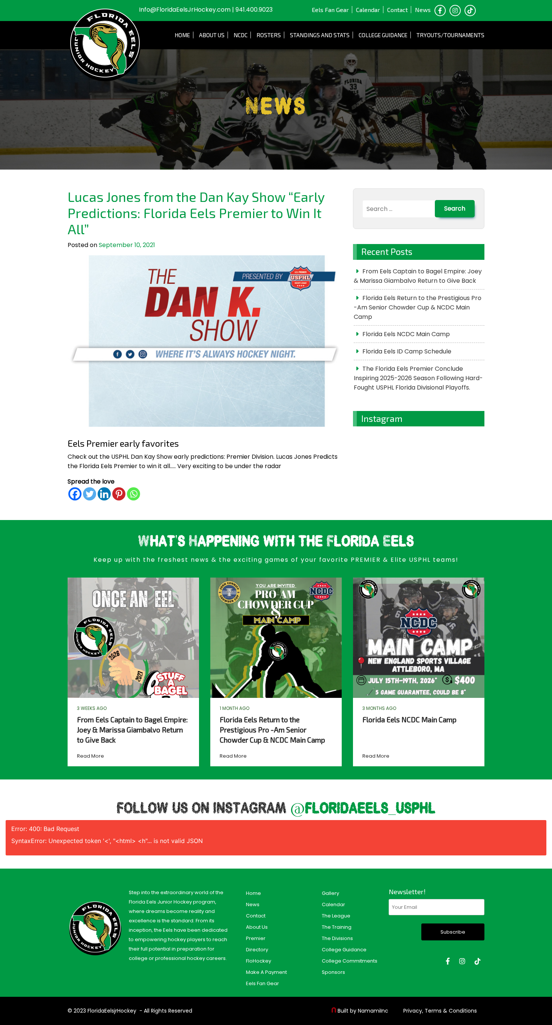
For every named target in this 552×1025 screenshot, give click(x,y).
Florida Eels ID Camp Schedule (406, 351)
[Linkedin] (104, 493)
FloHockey (258, 960)
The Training (336, 927)
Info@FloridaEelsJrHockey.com (185, 9)
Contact (397, 9)
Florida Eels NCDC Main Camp (406, 334)
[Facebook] (74, 493)
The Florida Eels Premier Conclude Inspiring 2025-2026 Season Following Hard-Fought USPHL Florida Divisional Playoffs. (418, 378)
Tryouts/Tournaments (450, 35)
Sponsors (333, 972)
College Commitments (349, 960)
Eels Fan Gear (330, 9)
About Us (212, 35)
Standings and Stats (320, 35)
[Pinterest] (118, 493)
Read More (90, 756)
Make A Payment (266, 972)
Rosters (268, 35)
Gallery (330, 893)
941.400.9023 (254, 9)
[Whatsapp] (133, 493)
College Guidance (383, 35)
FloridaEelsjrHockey (111, 1010)
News (423, 9)
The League (336, 915)
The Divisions (337, 938)
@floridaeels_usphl (363, 809)
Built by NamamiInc (363, 1010)
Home (182, 35)
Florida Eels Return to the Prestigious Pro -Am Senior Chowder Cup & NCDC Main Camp (417, 307)
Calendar (368, 9)
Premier (255, 938)
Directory (257, 949)
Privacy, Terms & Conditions (440, 1010)
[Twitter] (89, 493)
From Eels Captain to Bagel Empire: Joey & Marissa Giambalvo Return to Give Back (418, 276)
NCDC (240, 35)
